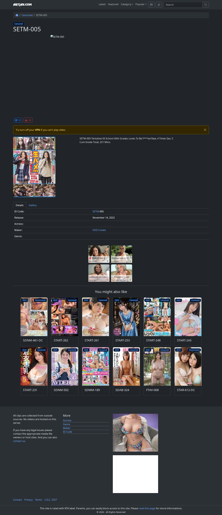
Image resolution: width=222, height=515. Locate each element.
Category (126, 4)
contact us (19, 441)
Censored (27, 15)
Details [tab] (20, 205)
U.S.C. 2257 (51, 499)
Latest (102, 4)
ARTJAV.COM (22, 4)
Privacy (28, 499)
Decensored (40, 300)
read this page (147, 508)
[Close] (205, 130)
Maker (66, 428)
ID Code (67, 431)
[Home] (17, 15)
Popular (140, 4)
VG (19, 120)
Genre (66, 424)
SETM (96, 211)
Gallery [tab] (33, 205)
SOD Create (99, 230)
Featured (113, 4)
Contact (17, 499)
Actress (67, 420)
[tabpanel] (111, 225)
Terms (38, 499)
